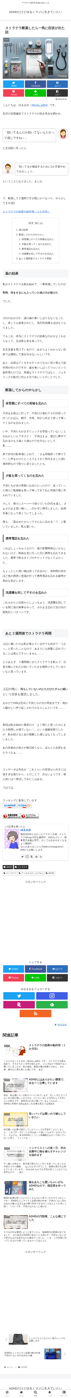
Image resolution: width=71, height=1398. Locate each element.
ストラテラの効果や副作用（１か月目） (26, 211)
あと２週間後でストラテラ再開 (35, 258)
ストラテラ (22, 867)
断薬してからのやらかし (31, 234)
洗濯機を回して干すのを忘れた (38, 253)
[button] (64, 714)
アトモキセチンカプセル (32, 873)
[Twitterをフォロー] (22, 857)
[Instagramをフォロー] (27, 857)
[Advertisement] (35, 920)
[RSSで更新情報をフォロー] (41, 857)
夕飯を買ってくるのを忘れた (37, 244)
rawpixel (52, 76)
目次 (31, 223)
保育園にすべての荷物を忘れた (38, 239)
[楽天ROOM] (32, 857)
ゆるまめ (25, 829)
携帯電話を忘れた (31, 249)
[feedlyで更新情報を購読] (36, 857)
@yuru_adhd (39, 105)
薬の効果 (23, 229)
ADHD (9, 867)
